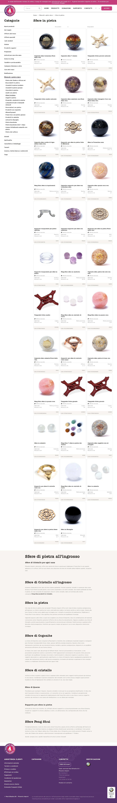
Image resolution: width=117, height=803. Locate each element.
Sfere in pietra (10, 95)
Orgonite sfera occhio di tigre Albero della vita (44, 143)
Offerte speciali (9, 37)
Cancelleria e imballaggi (12, 143)
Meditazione (8, 73)
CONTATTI (88, 8)
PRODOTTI (55, 8)
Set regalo (7, 30)
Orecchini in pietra (12, 90)
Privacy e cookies (10, 769)
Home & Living (9, 59)
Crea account (65, 764)
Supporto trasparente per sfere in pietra (45, 272)
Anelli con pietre (11, 93)
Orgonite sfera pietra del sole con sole (99, 272)
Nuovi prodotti (9, 26)
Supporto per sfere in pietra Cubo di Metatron (72, 143)
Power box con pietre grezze (15, 115)
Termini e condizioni (11, 766)
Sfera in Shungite (67, 529)
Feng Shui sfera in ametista (70, 272)
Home (35, 15)
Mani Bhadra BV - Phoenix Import (17, 796)
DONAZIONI (66, 8)
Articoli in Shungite (12, 120)
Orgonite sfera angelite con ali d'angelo (98, 443)
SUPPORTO (77, 8)
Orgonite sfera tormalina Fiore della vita (44, 56)
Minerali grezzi (11, 112)
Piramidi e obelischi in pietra (15, 100)
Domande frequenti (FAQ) (13, 787)
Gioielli (6, 136)
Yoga (6, 154)
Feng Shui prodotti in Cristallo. (42, 594)
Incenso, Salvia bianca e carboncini (16, 151)
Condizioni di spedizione (12, 778)
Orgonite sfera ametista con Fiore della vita (72, 99)
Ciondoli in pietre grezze (14, 87)
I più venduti (8, 41)
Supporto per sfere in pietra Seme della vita (45, 530)
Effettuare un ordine (11, 772)
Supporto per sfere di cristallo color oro (44, 487)
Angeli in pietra (11, 97)
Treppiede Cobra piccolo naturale (99, 56)
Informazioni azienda (11, 763)
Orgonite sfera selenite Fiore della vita (46, 358)
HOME (46, 8)
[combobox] (32, 8)
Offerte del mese (10, 33)
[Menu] (114, 788)
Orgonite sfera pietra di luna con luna (99, 358)
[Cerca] (39, 8)
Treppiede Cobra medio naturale (45, 99)
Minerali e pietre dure (12, 77)
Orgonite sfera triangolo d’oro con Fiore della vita (99, 99)
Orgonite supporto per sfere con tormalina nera (72, 186)
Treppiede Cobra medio (42, 315)
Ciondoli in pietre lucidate (14, 85)
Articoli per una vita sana (12, 55)
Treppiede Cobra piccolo (96, 401)
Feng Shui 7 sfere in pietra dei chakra (71, 443)
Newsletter (8, 781)
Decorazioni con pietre (13, 107)
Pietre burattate (11, 122)
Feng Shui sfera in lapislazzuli (44, 185)
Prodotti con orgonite (13, 110)
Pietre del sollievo (12, 132)
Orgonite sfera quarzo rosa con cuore (98, 186)
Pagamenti (8, 775)
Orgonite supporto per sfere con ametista (72, 229)
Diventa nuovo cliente (11, 784)
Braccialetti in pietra (13, 83)
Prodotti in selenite (12, 117)
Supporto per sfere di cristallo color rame (71, 358)
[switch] (111, 796)
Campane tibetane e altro (13, 66)
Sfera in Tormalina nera (96, 142)
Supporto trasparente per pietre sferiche (45, 229)
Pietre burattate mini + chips (15, 125)
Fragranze (7, 51)
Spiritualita (8, 140)
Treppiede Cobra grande (69, 401)
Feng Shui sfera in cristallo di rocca (71, 315)
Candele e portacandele (12, 62)
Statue (6, 44)
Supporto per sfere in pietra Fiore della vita (99, 229)
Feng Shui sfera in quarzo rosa (98, 315)
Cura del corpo (9, 69)
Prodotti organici (10, 48)
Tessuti (6, 147)
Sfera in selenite (39, 443)
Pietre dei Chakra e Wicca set (16, 80)
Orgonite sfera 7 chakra (69, 56)
